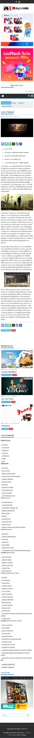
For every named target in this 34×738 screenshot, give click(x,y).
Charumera (5, 429)
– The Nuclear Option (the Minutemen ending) (16, 550)
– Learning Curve (6, 642)
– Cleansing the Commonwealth (11, 639)
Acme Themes (21, 735)
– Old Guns (4, 539)
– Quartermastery (7, 636)
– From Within (5, 628)
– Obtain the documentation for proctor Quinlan (16, 650)
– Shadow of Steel (6, 588)
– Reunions (4, 484)
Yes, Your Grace (6, 402)
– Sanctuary (4, 534)
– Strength (4, 445)
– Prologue (4, 468)
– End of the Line (6, 522)
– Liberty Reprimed (7, 599)
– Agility (3, 458)
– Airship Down (5, 524)
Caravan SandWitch (7, 375)
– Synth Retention (6, 505)
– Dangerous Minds (7, 487)
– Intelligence (5, 456)
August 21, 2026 (7, 369)
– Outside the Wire (7, 597)
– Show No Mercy (6, 594)
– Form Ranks (5, 545)
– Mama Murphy (6, 571)
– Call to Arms (5, 583)
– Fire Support (5, 580)
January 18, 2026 (7, 396)
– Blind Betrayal (6, 602)
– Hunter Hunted (6, 493)
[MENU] (32, 95)
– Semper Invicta (6, 586)
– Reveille (4, 577)
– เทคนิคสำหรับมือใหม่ (8, 664)
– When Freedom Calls (8, 473)
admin (17, 116)
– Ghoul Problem (6, 560)
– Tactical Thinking (7, 605)
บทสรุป (13, 330)
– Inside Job (4, 542)
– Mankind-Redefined (8, 510)
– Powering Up (5, 519)
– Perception (5, 447)
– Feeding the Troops (8, 644)
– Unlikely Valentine (7, 479)
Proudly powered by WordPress (13, 733)
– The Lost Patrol (6, 625)
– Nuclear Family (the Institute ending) (13, 527)
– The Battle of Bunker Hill (9, 508)
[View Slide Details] (17, 692)
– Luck (3, 461)
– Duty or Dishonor (7, 630)
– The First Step (6, 557)
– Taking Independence (8, 536)
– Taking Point (5, 568)
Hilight (8, 330)
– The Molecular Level (8, 496)
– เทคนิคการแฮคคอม (7, 667)
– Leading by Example (8, 647)
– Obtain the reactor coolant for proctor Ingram (16, 658)
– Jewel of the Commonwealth (10, 476)
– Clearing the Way (7, 565)
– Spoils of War (5, 608)
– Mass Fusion (5, 513)
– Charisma (4, 453)
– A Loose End (5, 633)
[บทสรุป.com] (2, 95)
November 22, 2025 (8, 423)
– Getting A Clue (6, 482)
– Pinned (3, 516)
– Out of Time (5, 471)
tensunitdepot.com (29, 91)
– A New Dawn (5, 618)
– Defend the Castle (7, 547)
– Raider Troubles (6, 562)
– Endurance (5, 450)
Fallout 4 (3, 330)
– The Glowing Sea (7, 490)
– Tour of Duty (5, 591)
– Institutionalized (6, 502)
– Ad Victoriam (5, 611)
